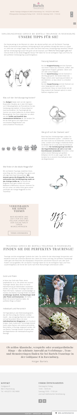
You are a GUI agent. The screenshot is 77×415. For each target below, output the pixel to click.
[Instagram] (71, 15)
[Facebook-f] (71, 13)
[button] (19, 233)
